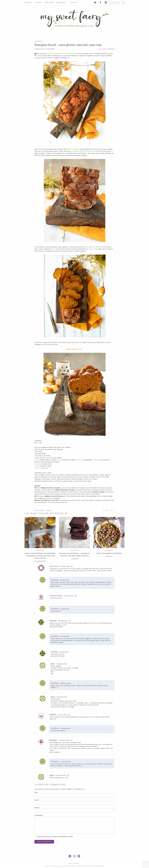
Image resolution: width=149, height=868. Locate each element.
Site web (36, 807)
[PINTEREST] (95, 2)
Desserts (38, 41)
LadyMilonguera (56, 595)
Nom (36, 792)
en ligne (110, 496)
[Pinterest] (79, 856)
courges (50, 510)
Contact (38, 2)
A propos (28, 2)
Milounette (54, 566)
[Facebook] (70, 856)
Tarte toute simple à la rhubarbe (109, 553)
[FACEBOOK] (100, 2)
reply (71, 566)
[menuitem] (28, 3)
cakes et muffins (40, 510)
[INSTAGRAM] (106, 2)
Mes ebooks (61, 2)
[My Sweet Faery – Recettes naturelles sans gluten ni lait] (74, 20)
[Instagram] (74, 856)
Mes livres (49, 2)
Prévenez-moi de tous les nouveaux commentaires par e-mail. (55, 836)
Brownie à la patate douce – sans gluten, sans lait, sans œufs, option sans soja (74, 554)
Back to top (73, 863)
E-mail (36, 800)
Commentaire (38, 815)
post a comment (102, 49)
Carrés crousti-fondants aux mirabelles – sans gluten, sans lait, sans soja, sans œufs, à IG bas (40, 555)
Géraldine (42, 49)
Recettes (73, 2)
